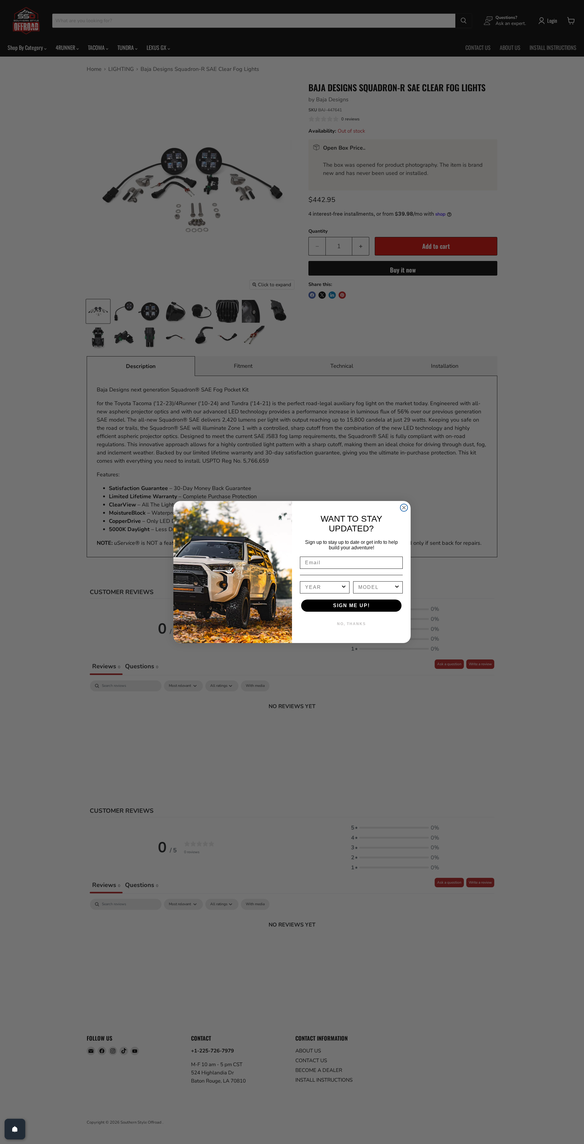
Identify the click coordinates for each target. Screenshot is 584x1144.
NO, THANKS (351, 624)
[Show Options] (344, 587)
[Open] (15, 1129)
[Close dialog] (404, 507)
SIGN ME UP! (351, 605)
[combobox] (323, 587)
